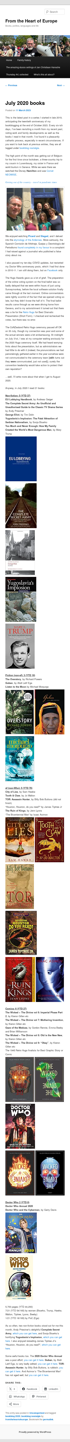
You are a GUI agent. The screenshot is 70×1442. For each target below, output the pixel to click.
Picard (31, 236)
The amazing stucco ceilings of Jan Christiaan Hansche (33, 67)
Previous (11, 85)
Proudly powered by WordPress (35, 1432)
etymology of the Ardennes (28, 240)
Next (61, 85)
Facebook (52, 270)
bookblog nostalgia (29, 148)
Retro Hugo (28, 312)
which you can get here (25, 1333)
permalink (48, 1419)
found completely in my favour (33, 247)
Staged (44, 236)
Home (9, 59)
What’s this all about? (44, 74)
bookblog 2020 (12, 1416)
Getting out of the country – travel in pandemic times (31, 182)
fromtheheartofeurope (16, 1419)
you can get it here (33, 1360)
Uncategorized (36, 1412)
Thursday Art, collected (17, 74)
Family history (24, 59)
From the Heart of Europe (31, 21)
